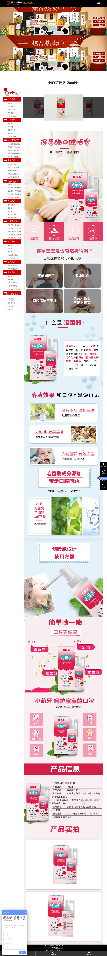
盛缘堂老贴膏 (12, 214)
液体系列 (11, 241)
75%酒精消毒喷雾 (13, 177)
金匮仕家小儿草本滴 (14, 188)
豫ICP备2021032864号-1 (53, 950)
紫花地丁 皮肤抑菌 (14, 147)
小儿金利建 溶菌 (13, 255)
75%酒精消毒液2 (13, 174)
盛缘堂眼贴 (11, 205)
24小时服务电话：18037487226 (53, 945)
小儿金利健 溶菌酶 (14, 144)
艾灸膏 (10, 276)
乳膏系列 (11, 272)
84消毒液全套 (12, 164)
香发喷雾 (10, 306)
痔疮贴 (12, 300)
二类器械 (11, 120)
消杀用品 (11, 160)
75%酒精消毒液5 (13, 170)
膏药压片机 (11, 303)
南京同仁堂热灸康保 (14, 150)
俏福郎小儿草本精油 (14, 184)
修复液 (10, 103)
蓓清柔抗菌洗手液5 (14, 167)
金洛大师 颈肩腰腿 (14, 289)
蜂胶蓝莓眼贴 (12, 218)
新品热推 (11, 99)
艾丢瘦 (10, 208)
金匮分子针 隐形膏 (14, 153)
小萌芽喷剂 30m (13, 258)
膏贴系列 (11, 201)
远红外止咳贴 (12, 116)
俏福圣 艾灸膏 (12, 286)
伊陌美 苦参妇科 (13, 269)
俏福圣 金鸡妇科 (13, 266)
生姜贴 (10, 309)
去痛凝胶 (10, 106)
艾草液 (10, 252)
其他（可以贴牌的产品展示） (11, 295)
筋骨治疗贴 (11, 110)
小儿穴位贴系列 (11, 182)
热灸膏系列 (12, 221)
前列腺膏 (10, 279)
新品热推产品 (13, 140)
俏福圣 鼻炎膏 (12, 283)
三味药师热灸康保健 (14, 225)
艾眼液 (10, 245)
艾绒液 (10, 248)
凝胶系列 (11, 262)
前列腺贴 (10, 113)
